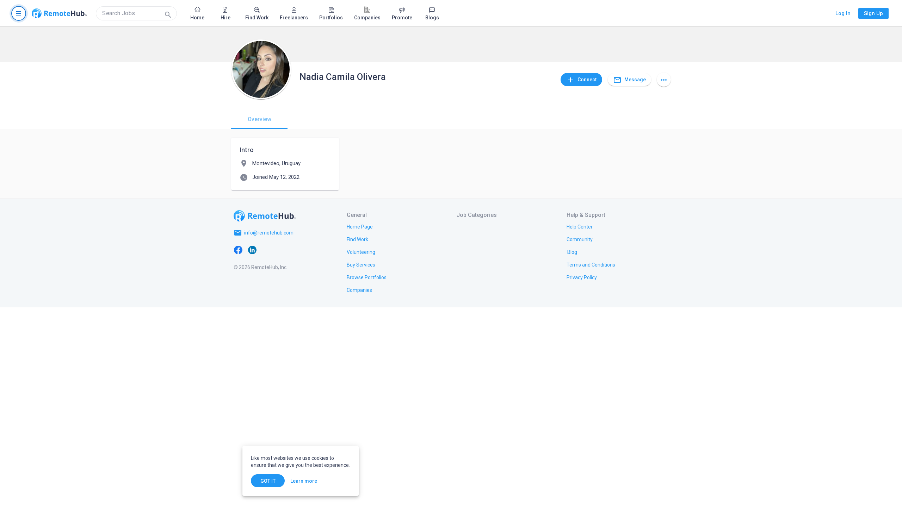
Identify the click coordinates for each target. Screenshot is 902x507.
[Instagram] (280, 250)
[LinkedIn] (252, 250)
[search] (136, 13)
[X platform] (266, 250)
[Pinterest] (295, 250)
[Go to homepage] (59, 13)
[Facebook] (238, 250)
